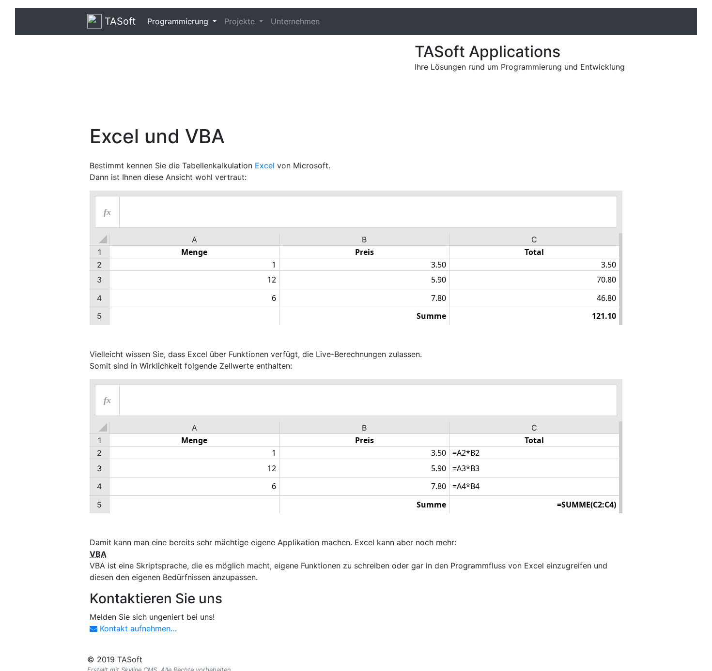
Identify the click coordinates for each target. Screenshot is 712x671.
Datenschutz (560, 659)
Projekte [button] (240, 21)
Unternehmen (295, 21)
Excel (265, 165)
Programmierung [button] (179, 21)
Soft (120, 21)
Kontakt (456, 659)
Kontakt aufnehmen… (137, 628)
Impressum (505, 659)
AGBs (614, 659)
